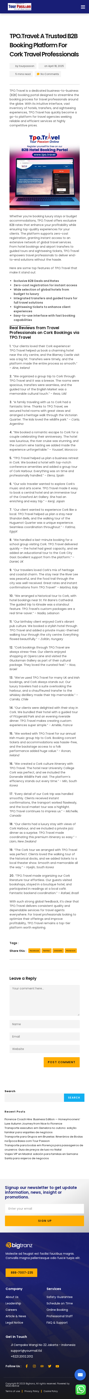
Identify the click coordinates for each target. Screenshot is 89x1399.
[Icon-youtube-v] (57, 1366)
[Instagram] (34, 1366)
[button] (82, 6)
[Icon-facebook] (26, 1366)
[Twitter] (49, 1366)
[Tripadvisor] (42, 1366)
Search (10, 1091)
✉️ (80, 1375)
